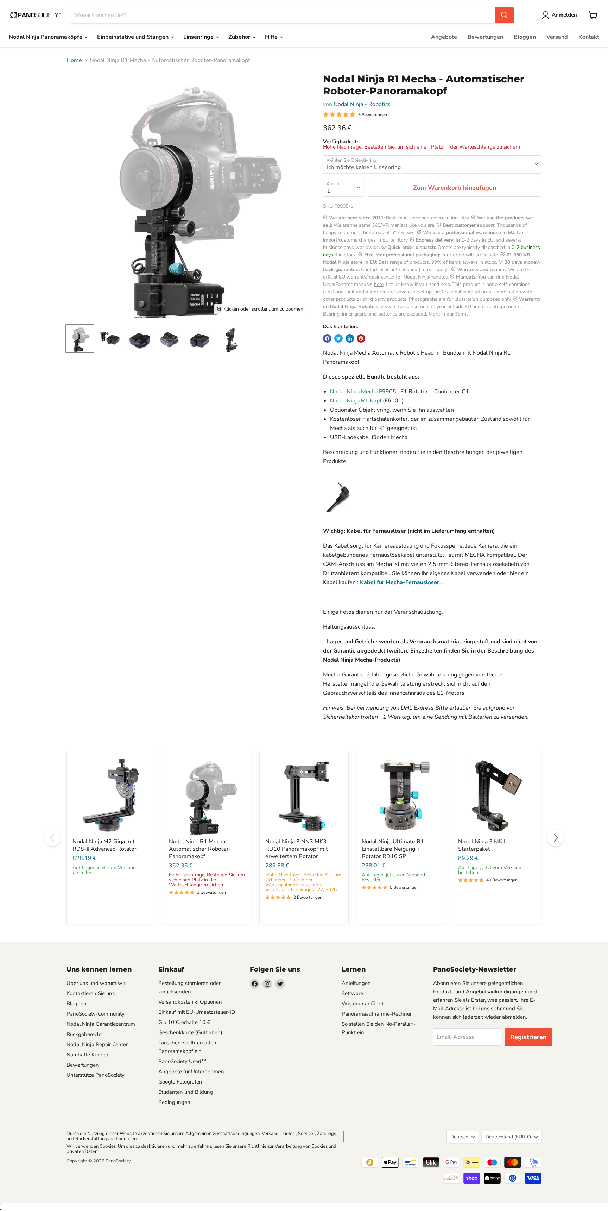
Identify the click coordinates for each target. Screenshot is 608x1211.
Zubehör (240, 37)
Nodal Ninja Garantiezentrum (100, 1024)
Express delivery (434, 240)
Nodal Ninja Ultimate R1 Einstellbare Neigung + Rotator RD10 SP (393, 849)
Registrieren (528, 1037)
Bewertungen (485, 37)
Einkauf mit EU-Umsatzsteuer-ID (196, 1012)
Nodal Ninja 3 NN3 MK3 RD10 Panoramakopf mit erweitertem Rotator (296, 849)
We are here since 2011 (356, 217)
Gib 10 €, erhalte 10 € (184, 1022)
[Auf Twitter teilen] (338, 338)
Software (352, 993)
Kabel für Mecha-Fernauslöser (399, 582)
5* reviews (402, 232)
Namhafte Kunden (88, 1054)
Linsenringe (199, 37)
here (379, 284)
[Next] (555, 837)
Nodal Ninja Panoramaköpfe (46, 37)
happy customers (342, 232)
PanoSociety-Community (95, 1013)
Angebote (444, 37)
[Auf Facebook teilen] (327, 338)
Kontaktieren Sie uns (90, 993)
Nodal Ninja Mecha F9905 (363, 391)
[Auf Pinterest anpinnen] (361, 338)
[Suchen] (504, 15)
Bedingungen (174, 1102)
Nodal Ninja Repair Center (97, 1044)
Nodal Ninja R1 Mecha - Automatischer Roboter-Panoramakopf (200, 849)
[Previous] (52, 837)
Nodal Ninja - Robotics (362, 104)
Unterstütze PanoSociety (95, 1075)
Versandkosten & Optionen (190, 1001)
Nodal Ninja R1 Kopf (355, 401)
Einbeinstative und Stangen (133, 37)
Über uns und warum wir (95, 983)
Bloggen (525, 37)
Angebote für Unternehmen (191, 1071)
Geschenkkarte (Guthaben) (190, 1032)
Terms (462, 314)
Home (74, 60)
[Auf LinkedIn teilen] (350, 338)
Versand (557, 37)
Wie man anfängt (363, 1003)
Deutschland (508, 1137)
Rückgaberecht (84, 1034)
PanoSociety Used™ (182, 1061)
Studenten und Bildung (185, 1091)
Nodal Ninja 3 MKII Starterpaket (481, 845)
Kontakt (588, 37)
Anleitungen (356, 983)
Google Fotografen (180, 1081)
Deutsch (459, 1137)
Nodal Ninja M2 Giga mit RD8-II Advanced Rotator (104, 845)
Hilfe (272, 37)
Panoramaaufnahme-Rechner (377, 1013)
